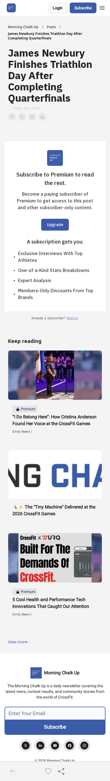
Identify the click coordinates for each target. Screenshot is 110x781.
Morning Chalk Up (23, 27)
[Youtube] (55, 745)
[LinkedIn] (40, 745)
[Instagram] (84, 745)
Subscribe (83, 8)
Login (58, 8)
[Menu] (102, 7)
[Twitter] (25, 745)
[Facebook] (69, 745)
